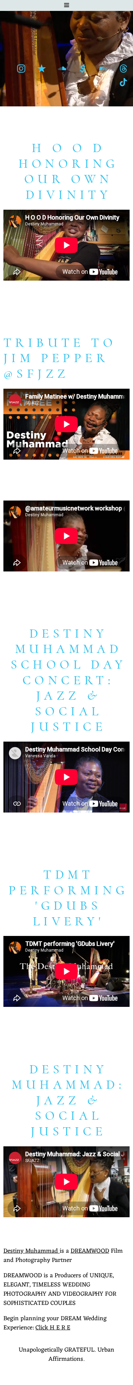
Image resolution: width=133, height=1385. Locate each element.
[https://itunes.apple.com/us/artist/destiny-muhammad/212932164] (42, 68)
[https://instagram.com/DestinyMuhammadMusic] (21, 68)
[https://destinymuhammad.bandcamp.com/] (103, 68)
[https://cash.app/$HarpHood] (82, 68)
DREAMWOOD (90, 1251)
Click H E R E (52, 1327)
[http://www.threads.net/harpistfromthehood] (123, 68)
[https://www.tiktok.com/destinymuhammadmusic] (123, 82)
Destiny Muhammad (31, 1251)
